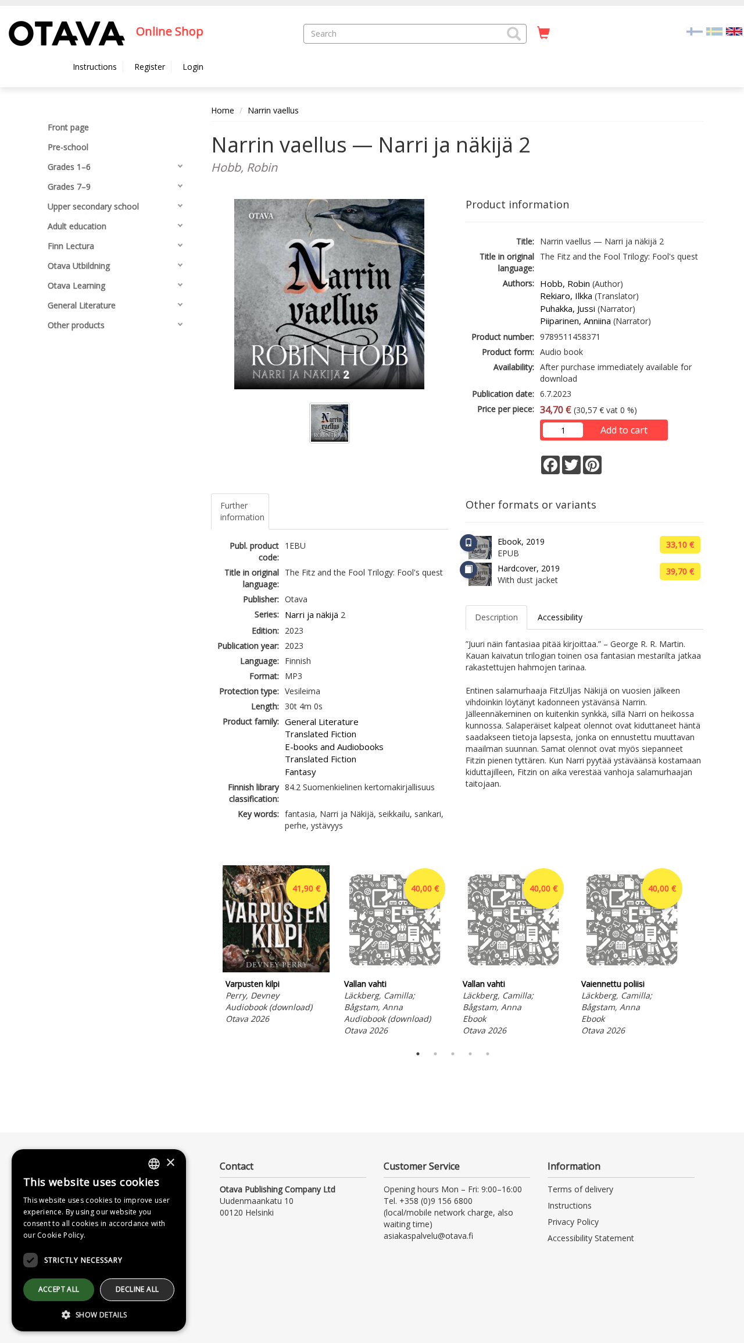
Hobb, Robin (565, 283)
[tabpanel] (276, 946)
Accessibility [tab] (560, 617)
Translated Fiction (320, 734)
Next (697, 952)
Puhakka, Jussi (567, 308)
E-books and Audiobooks (334, 746)
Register (149, 66)
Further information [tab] (242, 511)
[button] (514, 34)
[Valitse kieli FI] (694, 30)
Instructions (95, 66)
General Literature (322, 721)
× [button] (170, 1163)
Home (222, 110)
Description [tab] (496, 617)
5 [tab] (487, 1054)
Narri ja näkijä (311, 614)
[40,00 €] (394, 969)
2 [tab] (435, 1054)
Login (193, 66)
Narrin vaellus (273, 110)
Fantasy (300, 771)
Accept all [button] (59, 1289)
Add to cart (624, 430)
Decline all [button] (137, 1289)
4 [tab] (470, 1054)
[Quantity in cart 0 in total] (543, 33)
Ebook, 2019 (521, 541)
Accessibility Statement (591, 1237)
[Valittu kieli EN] (734, 30)
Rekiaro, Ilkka (566, 295)
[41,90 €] (276, 969)
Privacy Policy (573, 1221)
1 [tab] (418, 1054)
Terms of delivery (580, 1189)
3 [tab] (453, 1054)
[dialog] (99, 1240)
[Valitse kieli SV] (714, 30)
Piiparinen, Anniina (575, 320)
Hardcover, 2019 (529, 568)
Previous (208, 952)
